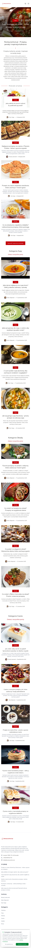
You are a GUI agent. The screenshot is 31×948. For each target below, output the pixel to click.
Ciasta (15, 142)
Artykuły (4, 864)
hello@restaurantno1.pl (9, 860)
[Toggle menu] (28, 3)
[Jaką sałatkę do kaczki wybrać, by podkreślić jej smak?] (15, 98)
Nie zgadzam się (9, 944)
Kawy (2, 923)
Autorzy (4, 894)
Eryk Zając (3, 902)
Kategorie (4, 907)
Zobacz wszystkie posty (15, 254)
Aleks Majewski (5, 900)
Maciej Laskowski (5, 897)
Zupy (15, 20)
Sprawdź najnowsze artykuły (15, 243)
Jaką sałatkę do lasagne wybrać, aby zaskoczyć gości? (14, 872)
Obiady (15, 221)
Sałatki (15, 100)
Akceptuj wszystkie (22, 944)
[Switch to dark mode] (25, 3)
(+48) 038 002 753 (7, 857)
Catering (3, 910)
